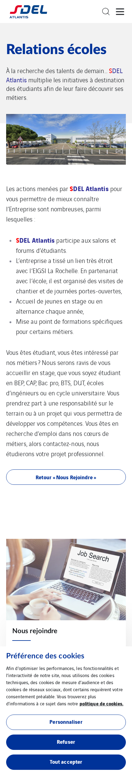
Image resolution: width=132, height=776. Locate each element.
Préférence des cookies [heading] (45, 656)
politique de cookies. (101, 703)
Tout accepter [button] (66, 761)
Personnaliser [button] (65, 721)
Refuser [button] (66, 741)
